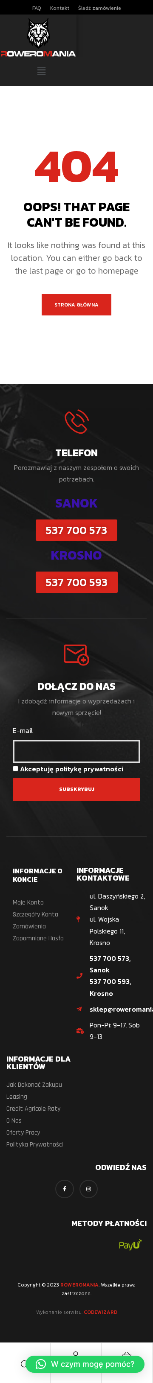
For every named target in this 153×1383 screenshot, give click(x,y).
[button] (41, 72)
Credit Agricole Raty (33, 1108)
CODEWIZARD (100, 1312)
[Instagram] (88, 1189)
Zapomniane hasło (38, 938)
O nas (14, 1120)
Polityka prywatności (34, 1144)
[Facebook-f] (64, 1189)
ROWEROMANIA (79, 1285)
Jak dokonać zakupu (34, 1084)
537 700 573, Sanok (110, 964)
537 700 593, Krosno (110, 987)
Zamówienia (29, 926)
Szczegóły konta (35, 914)
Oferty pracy (23, 1132)
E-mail (23, 730)
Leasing (16, 1096)
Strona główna (76, 305)
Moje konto (28, 902)
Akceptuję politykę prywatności (71, 769)
